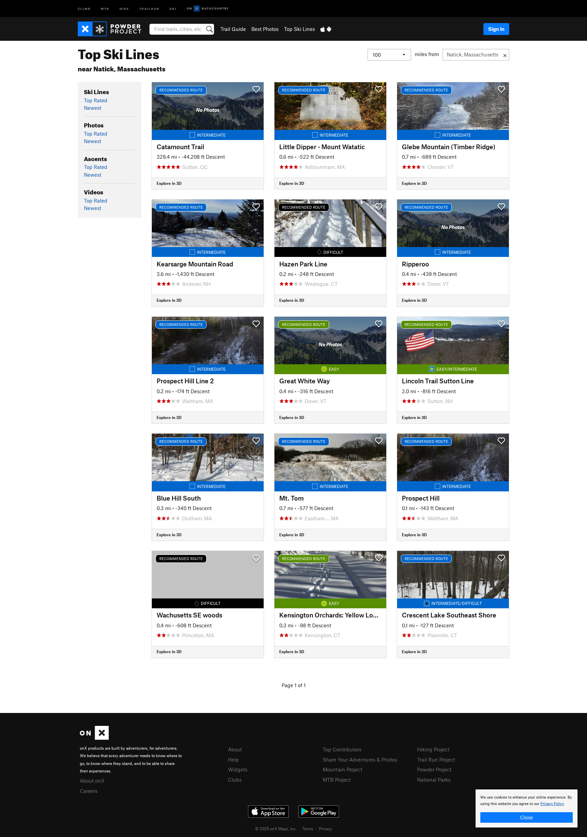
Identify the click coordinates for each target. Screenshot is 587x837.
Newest (92, 108)
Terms (307, 828)
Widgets (237, 769)
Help (233, 759)
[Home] (113, 28)
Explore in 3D (169, 183)
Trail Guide (233, 29)
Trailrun (149, 8)
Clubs (235, 780)
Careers (88, 791)
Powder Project (434, 769)
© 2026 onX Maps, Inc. (276, 828)
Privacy (325, 828)
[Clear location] (504, 54)
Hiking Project (433, 749)
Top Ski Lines (299, 29)
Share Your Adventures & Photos (360, 759)
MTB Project (337, 780)
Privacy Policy (552, 804)
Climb (84, 8)
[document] (526, 808)
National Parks (433, 780)
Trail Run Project (436, 759)
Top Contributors (342, 749)
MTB (105, 8)
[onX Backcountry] (208, 8)
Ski (173, 8)
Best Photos (265, 29)
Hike (124, 8)
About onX (92, 781)
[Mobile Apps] (325, 29)
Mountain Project (342, 769)
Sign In (496, 29)
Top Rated (95, 100)
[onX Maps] (94, 738)
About (235, 749)
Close (526, 817)
